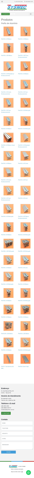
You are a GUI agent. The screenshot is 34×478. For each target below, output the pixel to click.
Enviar (8, 452)
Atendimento (6, 14)
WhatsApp (6, 413)
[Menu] (31, 14)
